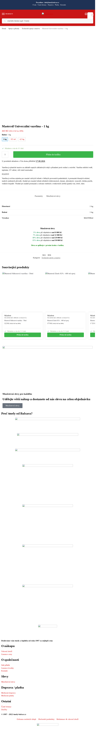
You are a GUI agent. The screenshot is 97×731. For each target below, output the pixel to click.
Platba (57, 5)
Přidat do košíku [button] (22, 335)
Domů (4, 28)
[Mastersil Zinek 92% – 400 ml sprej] (65, 292)
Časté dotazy (42, 5)
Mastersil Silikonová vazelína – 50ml (15, 320)
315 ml (13, 139)
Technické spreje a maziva (31, 28)
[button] (90, 14)
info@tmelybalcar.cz (51, 2)
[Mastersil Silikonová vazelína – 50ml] (22, 292)
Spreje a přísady (13, 28)
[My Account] (86, 14)
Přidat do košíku (53, 154)
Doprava (51, 5)
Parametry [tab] (39, 196)
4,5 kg (22, 139)
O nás (34, 5)
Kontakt (63, 5)
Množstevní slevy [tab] (53, 196)
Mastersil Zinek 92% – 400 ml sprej (58, 320)
